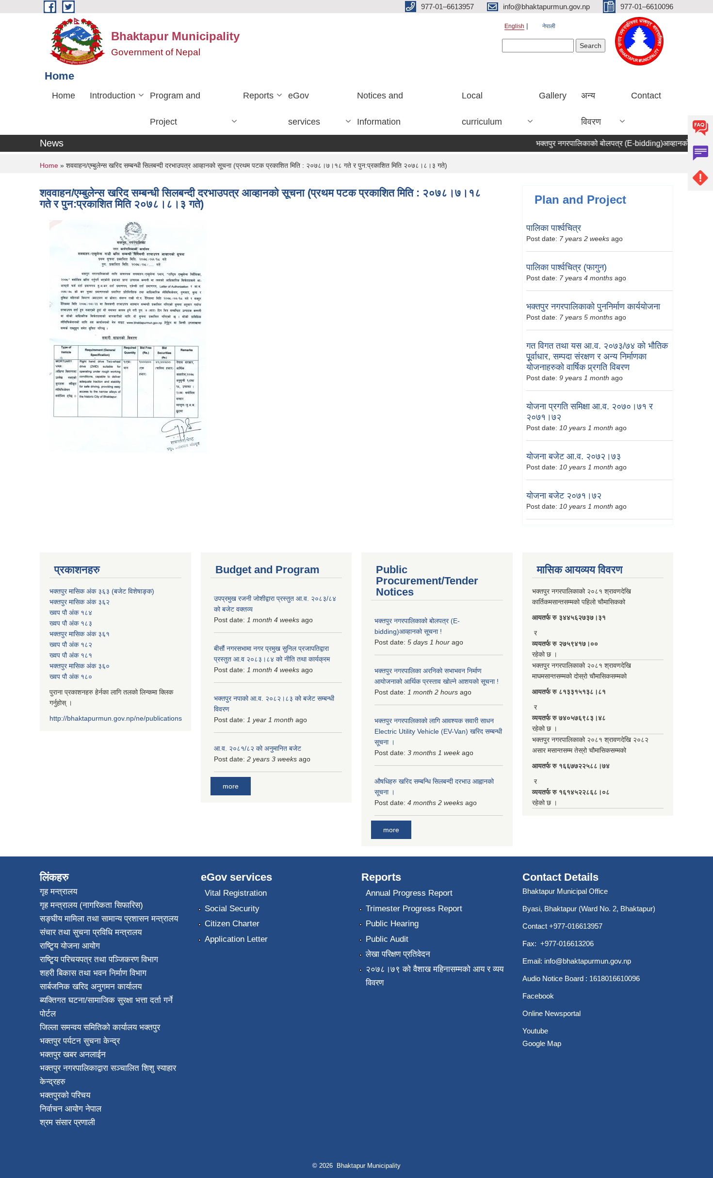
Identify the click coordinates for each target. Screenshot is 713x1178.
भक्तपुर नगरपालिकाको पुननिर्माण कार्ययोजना (593, 306)
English (514, 26)
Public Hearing (392, 923)
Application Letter (236, 939)
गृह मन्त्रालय (58, 891)
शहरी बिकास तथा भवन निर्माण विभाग (93, 973)
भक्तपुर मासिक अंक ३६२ (79, 602)
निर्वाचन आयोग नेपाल (70, 1108)
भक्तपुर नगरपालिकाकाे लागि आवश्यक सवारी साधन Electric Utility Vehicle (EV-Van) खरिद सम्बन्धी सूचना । (438, 731)
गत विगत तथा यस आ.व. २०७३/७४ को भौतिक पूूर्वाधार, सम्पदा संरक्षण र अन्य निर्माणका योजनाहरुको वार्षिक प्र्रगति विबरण (597, 356)
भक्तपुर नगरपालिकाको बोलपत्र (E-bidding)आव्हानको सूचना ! (613, 143)
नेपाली (548, 26)
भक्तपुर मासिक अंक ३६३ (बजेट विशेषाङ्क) (101, 591)
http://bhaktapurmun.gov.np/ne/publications (115, 718)
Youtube (535, 1031)
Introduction (112, 95)
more (231, 786)
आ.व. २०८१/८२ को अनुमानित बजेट (257, 748)
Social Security (232, 908)
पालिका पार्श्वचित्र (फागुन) (566, 267)
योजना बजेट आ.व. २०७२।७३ (573, 456)
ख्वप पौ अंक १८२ (70, 644)
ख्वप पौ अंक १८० (70, 676)
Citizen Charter (232, 923)
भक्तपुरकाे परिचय (65, 1095)
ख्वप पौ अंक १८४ (70, 612)
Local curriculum (482, 109)
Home (63, 95)
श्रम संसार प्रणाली (67, 1122)
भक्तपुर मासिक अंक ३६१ (79, 634)
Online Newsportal (551, 1013)
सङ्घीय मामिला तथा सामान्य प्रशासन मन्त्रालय (109, 918)
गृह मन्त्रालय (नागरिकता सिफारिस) (91, 905)
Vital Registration (236, 893)
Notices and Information (380, 109)
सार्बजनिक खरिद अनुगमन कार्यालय (91, 986)
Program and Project (175, 109)
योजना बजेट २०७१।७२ (563, 495)
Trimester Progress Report (414, 908)
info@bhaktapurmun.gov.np (587, 961)
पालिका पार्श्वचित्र (553, 228)
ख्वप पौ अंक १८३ (70, 623)
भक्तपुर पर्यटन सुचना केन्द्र (80, 1041)
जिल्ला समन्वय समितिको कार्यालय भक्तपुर (100, 1027)
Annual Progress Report (409, 893)
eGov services (304, 109)
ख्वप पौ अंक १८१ (70, 655)
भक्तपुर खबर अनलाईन (73, 1054)
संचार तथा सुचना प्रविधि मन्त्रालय (91, 932)
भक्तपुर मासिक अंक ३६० (79, 666)
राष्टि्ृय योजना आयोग (70, 946)
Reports (258, 95)
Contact (646, 95)
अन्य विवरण (591, 109)
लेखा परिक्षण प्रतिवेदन (398, 954)
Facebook (538, 996)
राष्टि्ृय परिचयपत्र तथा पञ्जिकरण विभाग (99, 959)
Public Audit (387, 939)
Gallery (553, 95)
